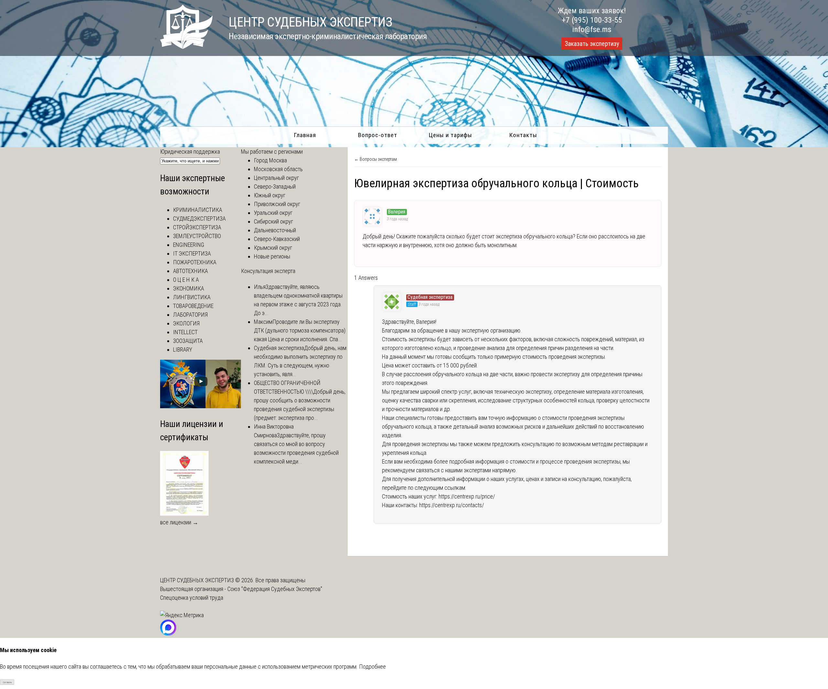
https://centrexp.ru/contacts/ (451, 505)
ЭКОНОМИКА (188, 288)
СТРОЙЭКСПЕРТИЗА (197, 227)
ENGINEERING (188, 244)
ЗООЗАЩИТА (188, 340)
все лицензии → (179, 522)
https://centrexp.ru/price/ (467, 496)
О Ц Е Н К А (186, 279)
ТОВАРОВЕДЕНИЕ (193, 305)
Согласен (7, 682)
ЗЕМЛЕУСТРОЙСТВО (197, 236)
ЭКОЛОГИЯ (186, 323)
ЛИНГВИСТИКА (192, 297)
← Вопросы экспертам (375, 159)
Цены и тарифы (450, 135)
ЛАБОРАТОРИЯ (190, 314)
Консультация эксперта (268, 271)
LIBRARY (182, 349)
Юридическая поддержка (190, 151)
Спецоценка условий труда (191, 597)
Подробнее (372, 666)
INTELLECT (185, 332)
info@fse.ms (591, 29)
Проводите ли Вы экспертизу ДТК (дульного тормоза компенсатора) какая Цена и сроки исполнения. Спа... (299, 330)
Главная (305, 135)
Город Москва (270, 160)
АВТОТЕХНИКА (190, 271)
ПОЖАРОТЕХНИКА (194, 262)
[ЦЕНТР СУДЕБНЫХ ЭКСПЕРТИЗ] (186, 46)
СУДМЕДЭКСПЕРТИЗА (199, 218)
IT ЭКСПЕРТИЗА (192, 253)
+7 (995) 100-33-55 (592, 20)
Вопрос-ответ (377, 135)
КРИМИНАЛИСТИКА (197, 209)
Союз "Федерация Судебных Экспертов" (274, 588)
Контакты (523, 135)
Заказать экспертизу (592, 44)
